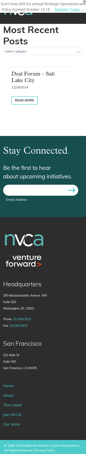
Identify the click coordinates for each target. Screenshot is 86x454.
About (8, 396)
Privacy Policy (44, 450)
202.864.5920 (22, 319)
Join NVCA (12, 415)
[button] (84, 1)
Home (8, 386)
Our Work (11, 425)
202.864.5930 (18, 325)
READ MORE (24, 100)
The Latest (12, 405)
